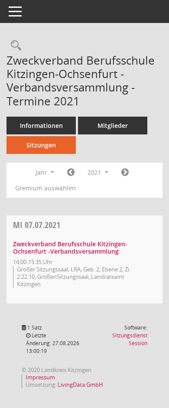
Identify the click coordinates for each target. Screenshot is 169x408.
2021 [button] (95, 172)
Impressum (40, 377)
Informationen (41, 125)
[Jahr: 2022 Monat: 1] (125, 172)
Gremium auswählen (45, 188)
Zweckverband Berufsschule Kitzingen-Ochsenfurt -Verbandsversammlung (70, 247)
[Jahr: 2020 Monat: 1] (71, 172)
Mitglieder (113, 125)
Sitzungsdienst (129, 339)
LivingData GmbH (80, 384)
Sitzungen (41, 145)
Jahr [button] (42, 172)
